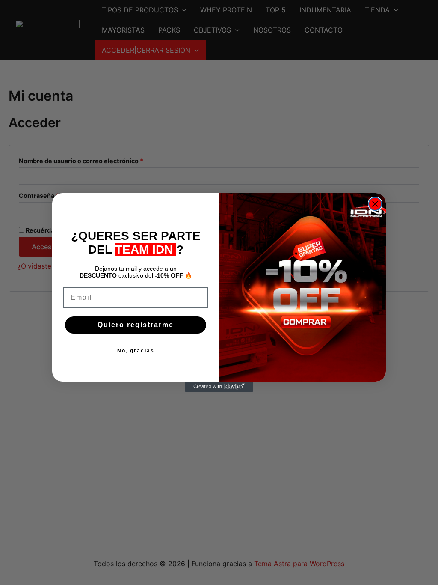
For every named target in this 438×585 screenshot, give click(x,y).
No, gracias (135, 351)
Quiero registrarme (136, 324)
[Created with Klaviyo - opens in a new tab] (219, 387)
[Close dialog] (375, 203)
